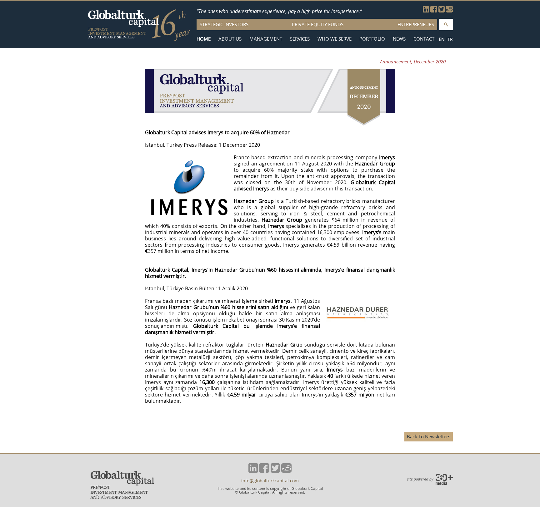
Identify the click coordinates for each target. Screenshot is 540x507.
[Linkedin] (426, 10)
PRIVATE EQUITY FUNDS (317, 24)
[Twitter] (441, 10)
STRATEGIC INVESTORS (224, 24)
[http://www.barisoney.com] (449, 10)
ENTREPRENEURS (416, 24)
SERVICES (300, 39)
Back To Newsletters (428, 436)
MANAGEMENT (265, 39)
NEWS (399, 39)
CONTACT (423, 39)
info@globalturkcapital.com (270, 481)
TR (450, 39)
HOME (204, 39)
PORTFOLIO (372, 39)
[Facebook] (433, 10)
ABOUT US (230, 39)
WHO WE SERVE (335, 39)
